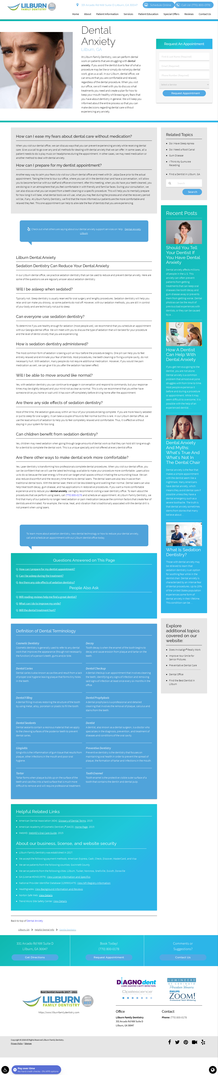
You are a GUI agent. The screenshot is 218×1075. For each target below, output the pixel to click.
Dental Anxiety (35, 920)
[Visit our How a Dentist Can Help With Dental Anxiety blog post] (184, 345)
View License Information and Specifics (68, 876)
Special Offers (171, 14)
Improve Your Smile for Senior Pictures (181, 657)
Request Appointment (109, 957)
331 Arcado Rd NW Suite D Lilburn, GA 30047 (109, 5)
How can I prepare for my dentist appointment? (47, 569)
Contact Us (205, 14)
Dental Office (176, 674)
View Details (45, 895)
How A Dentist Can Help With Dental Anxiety (181, 354)
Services (128, 14)
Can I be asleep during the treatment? (41, 576)
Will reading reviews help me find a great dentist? (48, 597)
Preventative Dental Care (183, 665)
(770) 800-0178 (74, 495)
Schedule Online (160, 5)
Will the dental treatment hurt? (37, 610)
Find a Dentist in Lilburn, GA (184, 174)
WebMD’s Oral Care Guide (43, 833)
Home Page (81, 826)
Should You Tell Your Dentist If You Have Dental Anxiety (183, 255)
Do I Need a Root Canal (182, 149)
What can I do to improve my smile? (40, 603)
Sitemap (28, 1043)
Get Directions (35, 957)
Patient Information (107, 14)
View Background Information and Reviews (59, 889)
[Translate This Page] (213, 1070)
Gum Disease (176, 155)
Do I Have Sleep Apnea (181, 143)
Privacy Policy (17, 1043)
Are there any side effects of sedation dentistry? (47, 582)
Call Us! (195, 5)
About (87, 14)
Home (75, 14)
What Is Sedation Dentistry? (183, 552)
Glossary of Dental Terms (72, 820)
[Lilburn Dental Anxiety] (36, 107)
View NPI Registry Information (94, 883)
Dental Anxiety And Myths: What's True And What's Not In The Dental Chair (183, 452)
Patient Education (148, 14)
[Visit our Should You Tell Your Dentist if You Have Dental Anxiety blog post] (184, 243)
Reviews (189, 14)
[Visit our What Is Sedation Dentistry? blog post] (184, 545)
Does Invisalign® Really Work (184, 649)
